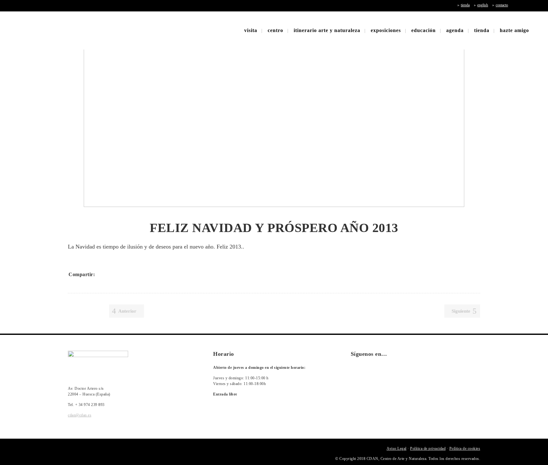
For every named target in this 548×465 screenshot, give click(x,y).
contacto (502, 5)
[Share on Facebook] (102, 274)
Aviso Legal (397, 448)
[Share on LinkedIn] (126, 274)
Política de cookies (464, 448)
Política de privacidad (428, 448)
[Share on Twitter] (110, 274)
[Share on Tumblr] (135, 274)
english (482, 5)
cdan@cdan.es (79, 415)
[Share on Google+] (118, 274)
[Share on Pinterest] (143, 274)
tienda (465, 5)
